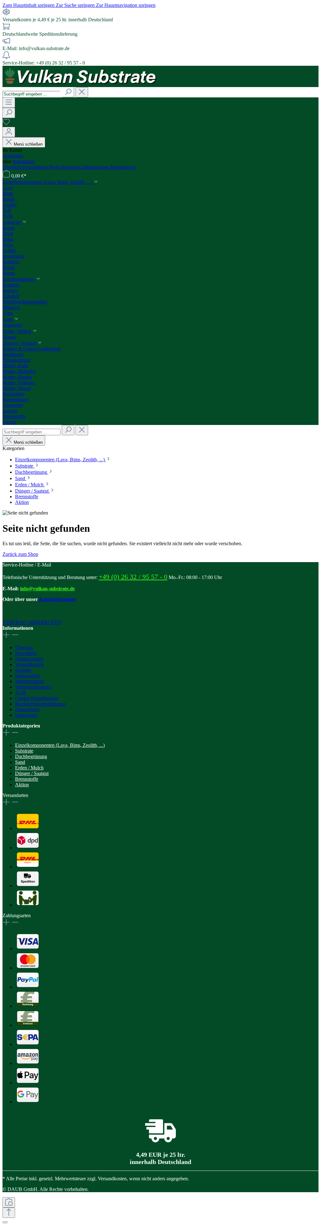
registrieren (23, 161)
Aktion (22, 784)
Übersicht (13, 167)
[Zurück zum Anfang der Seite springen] (9, 1213)
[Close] (5, 1222)
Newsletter (25, 653)
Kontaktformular (57, 599)
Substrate (24, 750)
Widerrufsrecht (29, 681)
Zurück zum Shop (20, 554)
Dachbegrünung (31, 756)
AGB (20, 692)
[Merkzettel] (6, 124)
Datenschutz (27, 709)
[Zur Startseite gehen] (81, 84)
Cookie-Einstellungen (36, 698)
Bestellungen (123, 167)
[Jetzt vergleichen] (9, 1202)
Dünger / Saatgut (32, 773)
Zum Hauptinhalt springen (29, 5)
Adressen (71, 167)
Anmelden (13, 155)
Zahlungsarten (95, 167)
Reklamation (27, 675)
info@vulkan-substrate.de (47, 588)
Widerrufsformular (33, 687)
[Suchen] (68, 92)
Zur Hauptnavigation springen (125, 5)
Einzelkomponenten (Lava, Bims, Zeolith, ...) (60, 745)
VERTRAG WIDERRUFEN (32, 622)
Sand (20, 762)
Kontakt (23, 670)
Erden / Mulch (29, 767)
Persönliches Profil (42, 167)
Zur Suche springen (76, 5)
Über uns (24, 647)
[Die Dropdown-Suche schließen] (82, 92)
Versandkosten (29, 664)
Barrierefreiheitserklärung (40, 703)
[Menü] (9, 102)
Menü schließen (28, 144)
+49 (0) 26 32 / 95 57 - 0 (133, 577)
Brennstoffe (26, 779)
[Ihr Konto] (9, 132)
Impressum (26, 715)
